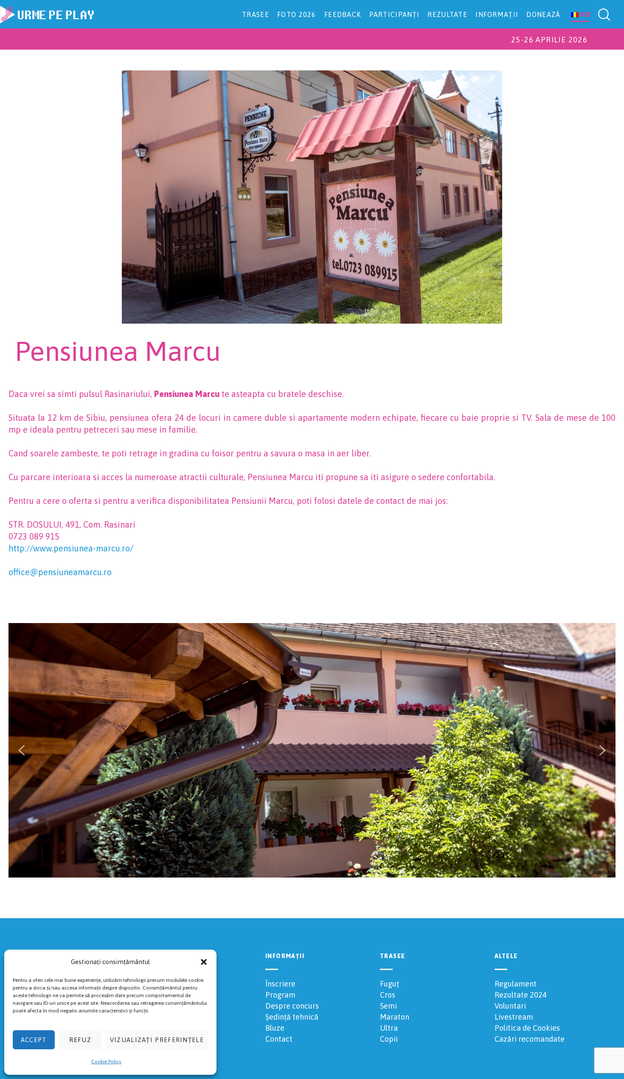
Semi (388, 1005)
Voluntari (510, 1005)
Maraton (394, 1016)
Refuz (80, 1039)
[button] (204, 962)
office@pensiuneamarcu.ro (60, 572)
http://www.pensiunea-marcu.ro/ (70, 548)
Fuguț (389, 983)
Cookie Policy (106, 1062)
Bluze (274, 1027)
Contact (278, 1038)
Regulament (516, 983)
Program (280, 994)
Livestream (514, 1016)
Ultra (389, 1027)
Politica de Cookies (527, 1027)
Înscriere (280, 983)
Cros (387, 994)
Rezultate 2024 (521, 994)
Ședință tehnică (291, 1016)
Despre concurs (292, 1005)
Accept (34, 1039)
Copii (389, 1038)
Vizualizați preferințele (157, 1039)
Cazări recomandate (530, 1038)
